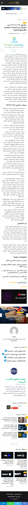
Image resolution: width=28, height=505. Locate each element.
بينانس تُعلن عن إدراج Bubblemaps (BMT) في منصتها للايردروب (21, 480)
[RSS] (11, 499)
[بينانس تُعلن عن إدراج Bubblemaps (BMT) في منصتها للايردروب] (21, 473)
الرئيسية (23, 19)
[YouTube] (15, 499)
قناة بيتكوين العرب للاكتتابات (15, 357)
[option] (14, 315)
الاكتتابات (19, 19)
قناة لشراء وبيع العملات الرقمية (15, 354)
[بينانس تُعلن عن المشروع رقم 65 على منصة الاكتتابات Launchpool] (7, 455)
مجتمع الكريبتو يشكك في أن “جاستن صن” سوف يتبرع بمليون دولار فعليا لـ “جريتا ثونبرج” (9, 419)
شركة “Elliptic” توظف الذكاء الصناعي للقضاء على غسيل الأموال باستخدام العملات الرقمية (9, 426)
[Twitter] (17, 499)
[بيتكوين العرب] (14, 3)
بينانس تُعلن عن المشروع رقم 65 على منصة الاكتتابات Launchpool (7, 461)
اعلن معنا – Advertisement (14, 496)
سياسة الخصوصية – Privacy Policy (14, 494)
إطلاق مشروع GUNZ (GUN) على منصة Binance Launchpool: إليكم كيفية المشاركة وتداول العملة (22, 463)
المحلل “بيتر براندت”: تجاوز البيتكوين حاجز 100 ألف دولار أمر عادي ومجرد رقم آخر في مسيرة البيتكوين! (9, 435)
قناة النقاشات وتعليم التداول (16, 361)
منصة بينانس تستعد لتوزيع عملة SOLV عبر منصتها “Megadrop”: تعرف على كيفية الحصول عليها (7, 482)
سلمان (23, 33)
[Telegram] (13, 499)
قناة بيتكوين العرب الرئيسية (16, 351)
